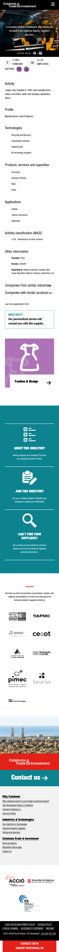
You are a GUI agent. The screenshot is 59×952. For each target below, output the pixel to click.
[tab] (29, 286)
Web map (50, 928)
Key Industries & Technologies (14, 824)
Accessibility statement (32, 928)
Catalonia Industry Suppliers (14, 828)
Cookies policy (45, 925)
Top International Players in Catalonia (17, 805)
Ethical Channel (10, 928)
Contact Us (6, 851)
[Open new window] (17, 653)
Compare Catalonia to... (12, 809)
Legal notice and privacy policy (20, 925)
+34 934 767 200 (48, 934)
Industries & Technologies (18, 819)
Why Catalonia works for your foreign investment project (25, 801)
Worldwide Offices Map (12, 847)
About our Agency (9, 843)
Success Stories (9, 814)
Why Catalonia (11, 796)
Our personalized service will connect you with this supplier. (26, 319)
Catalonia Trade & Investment (20, 838)
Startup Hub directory (11, 833)
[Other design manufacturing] (19, 69)
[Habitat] (26, 69)
